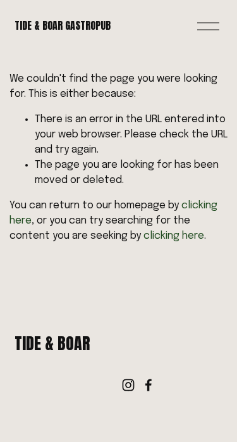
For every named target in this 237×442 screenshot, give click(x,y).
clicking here (173, 235)
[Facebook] (148, 385)
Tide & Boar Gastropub (63, 25)
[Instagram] (128, 385)
